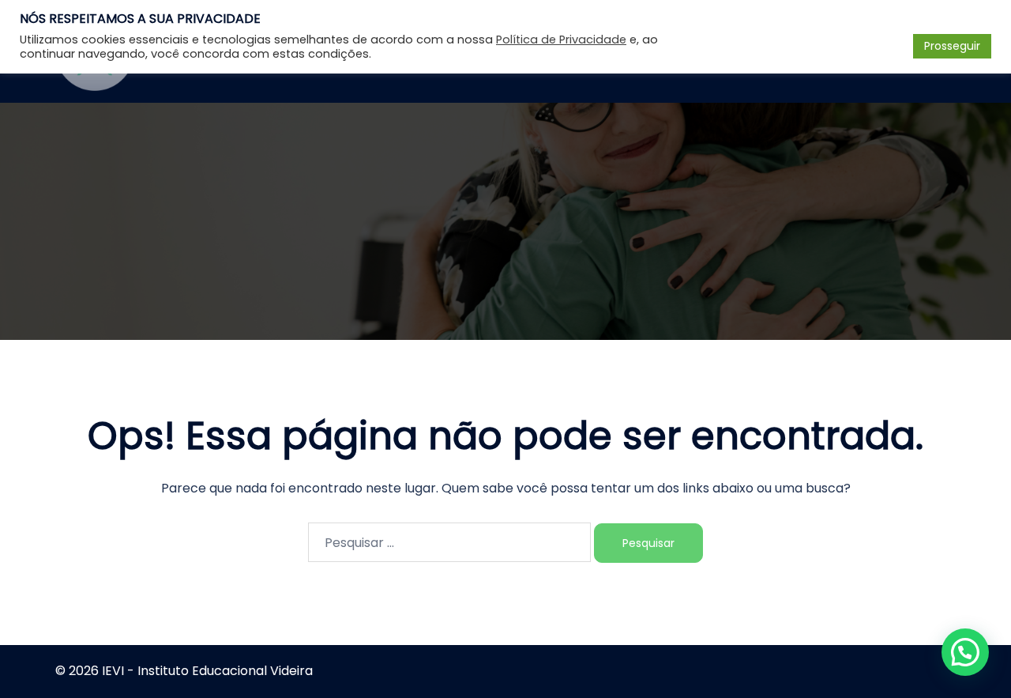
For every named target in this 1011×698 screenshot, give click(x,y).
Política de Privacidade (561, 39)
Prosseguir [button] (952, 46)
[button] (965, 652)
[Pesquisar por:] (449, 542)
